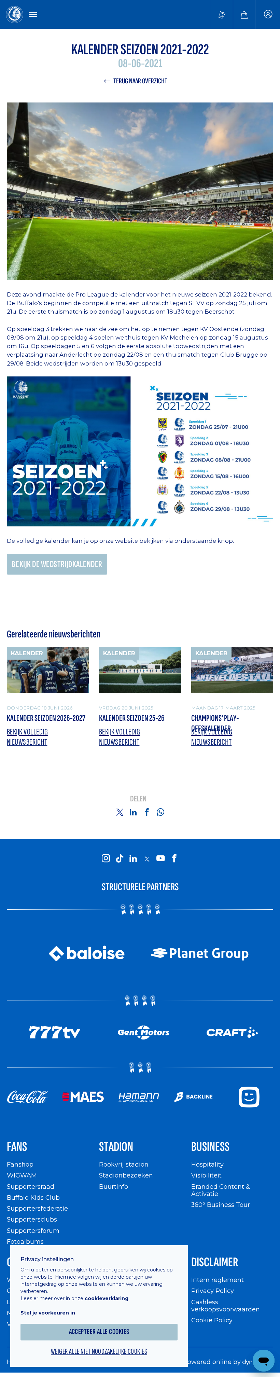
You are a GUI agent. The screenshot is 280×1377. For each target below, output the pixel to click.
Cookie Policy (212, 1320)
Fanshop (20, 1164)
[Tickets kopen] (222, 14)
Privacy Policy (212, 1290)
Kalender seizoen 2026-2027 (46, 718)
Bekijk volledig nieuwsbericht (27, 737)
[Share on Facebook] (147, 812)
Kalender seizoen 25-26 (132, 718)
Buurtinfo (113, 1186)
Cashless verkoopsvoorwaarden (225, 1305)
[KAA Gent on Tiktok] (119, 858)
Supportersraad (30, 1186)
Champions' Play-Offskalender (215, 723)
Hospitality (207, 1164)
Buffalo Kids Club (33, 1197)
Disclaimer (214, 1262)
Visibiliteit (206, 1175)
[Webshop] (244, 14)
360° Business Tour (220, 1204)
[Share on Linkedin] (133, 812)
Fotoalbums (25, 1241)
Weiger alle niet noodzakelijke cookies (99, 1351)
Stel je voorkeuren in (47, 1313)
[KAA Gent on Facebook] (174, 858)
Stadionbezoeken (126, 1175)
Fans (17, 1147)
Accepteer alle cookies (99, 1331)
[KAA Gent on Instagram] (105, 858)
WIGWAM (22, 1175)
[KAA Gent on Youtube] (160, 858)
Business (210, 1147)
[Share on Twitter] (119, 812)
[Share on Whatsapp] (160, 812)
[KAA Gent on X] (146, 858)
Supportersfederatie (37, 1208)
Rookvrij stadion (124, 1164)
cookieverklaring (106, 1298)
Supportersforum (33, 1230)
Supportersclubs (32, 1219)
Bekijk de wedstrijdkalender (57, 564)
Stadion (116, 1147)
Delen (138, 799)
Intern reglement (217, 1279)
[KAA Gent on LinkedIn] (133, 858)
